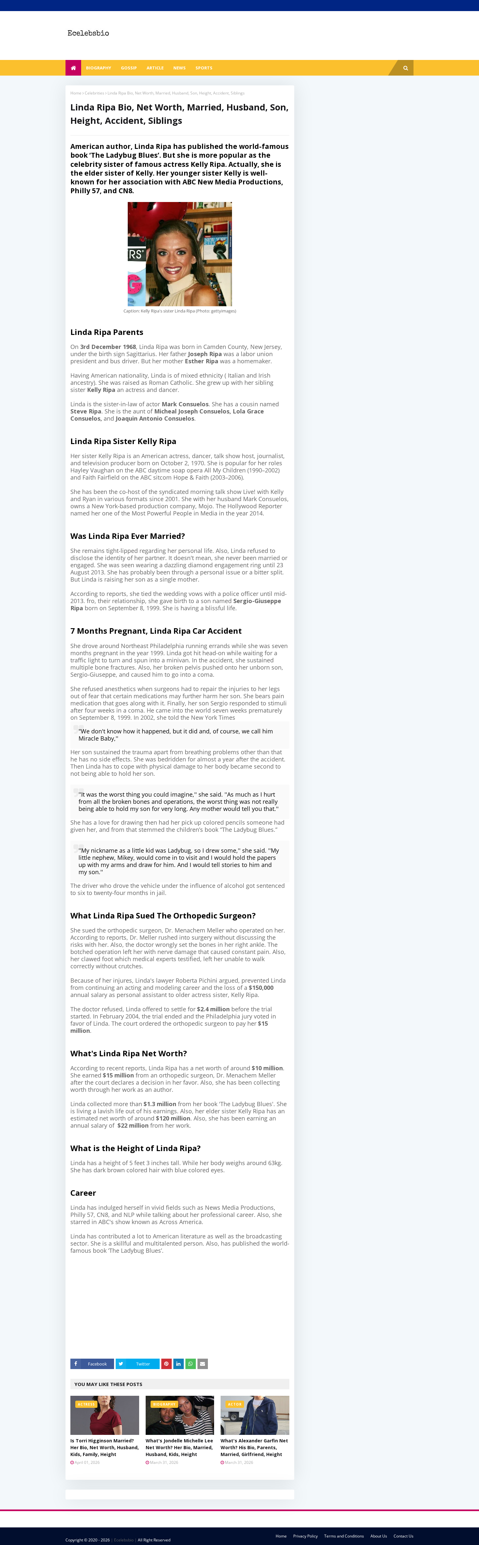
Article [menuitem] (155, 68)
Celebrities (94, 93)
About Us (378, 1536)
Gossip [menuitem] (129, 68)
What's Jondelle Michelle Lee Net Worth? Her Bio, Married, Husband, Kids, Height (179, 1447)
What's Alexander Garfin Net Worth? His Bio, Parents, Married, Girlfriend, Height (254, 1447)
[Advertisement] (184, 1306)
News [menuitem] (179, 68)
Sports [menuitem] (204, 68)
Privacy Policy (305, 1536)
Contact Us (404, 1536)
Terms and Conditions (344, 1536)
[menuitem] (73, 68)
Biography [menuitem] (98, 68)
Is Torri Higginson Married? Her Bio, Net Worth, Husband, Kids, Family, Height (104, 1447)
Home (75, 93)
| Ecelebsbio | (123, 1540)
